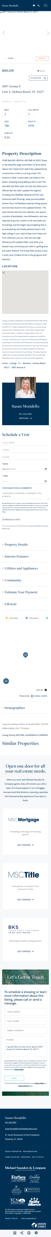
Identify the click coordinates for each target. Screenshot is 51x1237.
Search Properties (13, 1152)
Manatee (27, 363)
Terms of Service (23, 1086)
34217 (7, 367)
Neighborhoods (30, 1152)
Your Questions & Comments (17, 488)
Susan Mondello (10, 5)
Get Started (24, 845)
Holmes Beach (39, 363)
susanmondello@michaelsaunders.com (21, 1129)
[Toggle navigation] (45, 5)
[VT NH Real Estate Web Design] (39, 1226)
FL (20, 363)
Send (14, 1078)
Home (5, 363)
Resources (26, 1157)
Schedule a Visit (15, 434)
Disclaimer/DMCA (28, 1219)
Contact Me (25, 418)
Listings (13, 363)
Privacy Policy (37, 526)
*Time (5, 476)
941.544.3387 (25, 414)
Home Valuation (12, 1157)
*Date (5, 464)
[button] (4, 32)
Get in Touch (38, 1157)
